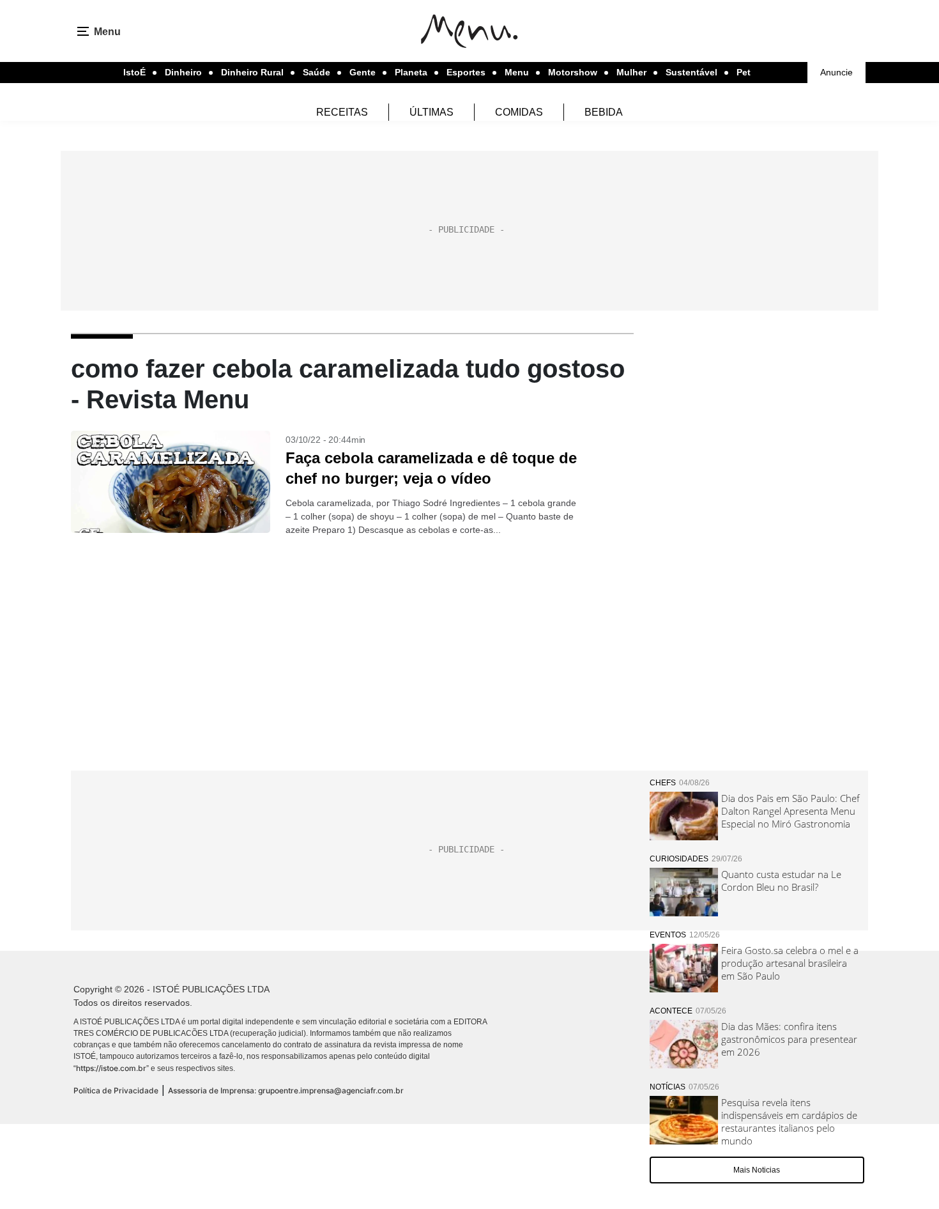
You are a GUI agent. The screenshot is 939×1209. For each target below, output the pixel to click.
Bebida (603, 112)
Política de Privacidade (115, 1090)
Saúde (316, 72)
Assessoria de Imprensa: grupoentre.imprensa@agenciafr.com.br (286, 1090)
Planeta (411, 72)
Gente (362, 72)
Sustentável (691, 72)
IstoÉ (134, 72)
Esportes (466, 72)
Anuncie (836, 72)
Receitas (342, 112)
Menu (517, 72)
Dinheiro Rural (252, 72)
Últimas (431, 112)
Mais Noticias (756, 1170)
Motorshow (572, 72)
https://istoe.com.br (111, 1068)
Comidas (519, 112)
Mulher (631, 72)
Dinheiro (183, 72)
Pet (744, 72)
